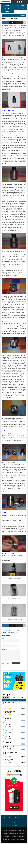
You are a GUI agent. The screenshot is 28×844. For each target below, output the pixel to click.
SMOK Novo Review (9, 735)
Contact (15, 822)
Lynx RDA (6, 632)
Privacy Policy (15, 824)
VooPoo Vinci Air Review (11, 746)
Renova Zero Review (9, 717)
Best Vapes (7, 5)
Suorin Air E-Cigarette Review (12, 729)
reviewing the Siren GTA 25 (14, 59)
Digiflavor (7, 630)
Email (3, 644)
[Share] (5, 22)
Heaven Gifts (10, 555)
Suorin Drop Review (9, 759)
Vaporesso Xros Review (10, 711)
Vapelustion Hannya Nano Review (11, 753)
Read (23, 708)
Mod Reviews (7, 8)
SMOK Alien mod (20, 301)
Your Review (4, 649)
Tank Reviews (7, 11)
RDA (10, 632)
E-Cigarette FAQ (14, 825)
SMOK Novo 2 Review (10, 723)
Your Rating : (5, 661)
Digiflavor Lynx (12, 630)
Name (3, 638)
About (15, 820)
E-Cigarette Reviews (20, 5)
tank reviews (15, 632)
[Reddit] (19, 22)
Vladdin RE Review (9, 741)
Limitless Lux (5, 427)
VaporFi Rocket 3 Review (10, 702)
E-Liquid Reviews (20, 8)
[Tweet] (12, 22)
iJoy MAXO (17, 426)
